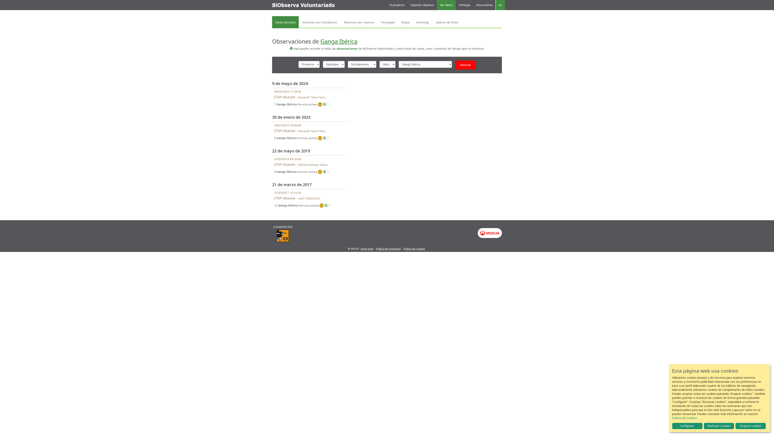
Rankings (422, 22)
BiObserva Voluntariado (303, 5)
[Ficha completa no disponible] (328, 104)
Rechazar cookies (718, 426)
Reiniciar (465, 65)
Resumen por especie (359, 22)
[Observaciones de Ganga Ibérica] (325, 104)
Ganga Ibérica (338, 41)
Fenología (388, 22)
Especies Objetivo (422, 5)
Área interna (484, 5)
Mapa (406, 22)
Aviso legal (367, 248)
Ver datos (446, 5)
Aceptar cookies (750, 426)
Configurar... (687, 426)
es (500, 5)
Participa (464, 5)
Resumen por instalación (320, 22)
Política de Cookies (414, 248)
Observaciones (285, 22)
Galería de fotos (447, 22)
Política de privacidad (388, 248)
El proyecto (397, 5)
